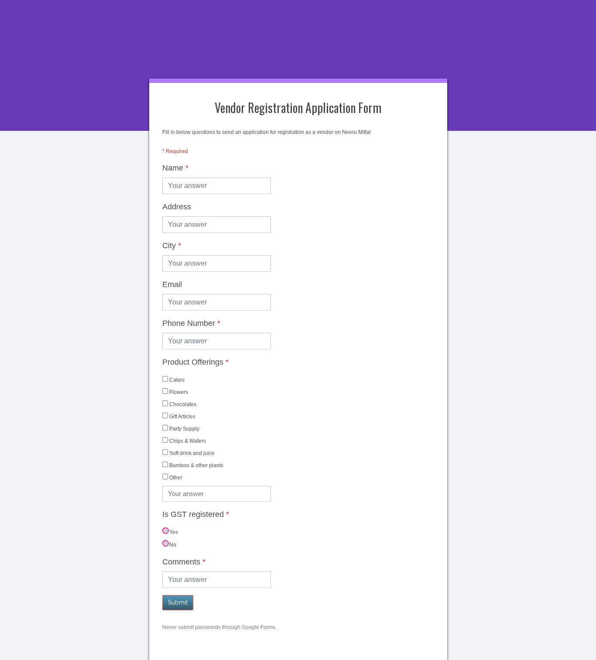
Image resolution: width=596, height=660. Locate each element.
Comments (184, 561)
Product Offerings (195, 362)
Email (172, 284)
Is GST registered (195, 514)
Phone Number (191, 323)
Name (175, 168)
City (171, 245)
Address (176, 206)
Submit (178, 602)
